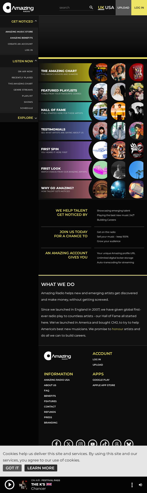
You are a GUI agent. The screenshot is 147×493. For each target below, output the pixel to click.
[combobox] (74, 7)
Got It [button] (12, 468)
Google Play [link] (101, 379)
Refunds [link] (50, 411)
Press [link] (48, 417)
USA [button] (109, 8)
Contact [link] (50, 406)
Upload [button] (123, 7)
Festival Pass (45, 480)
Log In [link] (97, 359)
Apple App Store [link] (104, 385)
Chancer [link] (38, 489)
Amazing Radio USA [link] (57, 379)
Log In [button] (139, 7)
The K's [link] (38, 484)
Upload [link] (98, 364)
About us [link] (50, 385)
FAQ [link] (46, 390)
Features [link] (50, 401)
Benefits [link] (50, 395)
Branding (50, 422)
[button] (18, 7)
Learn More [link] (40, 468)
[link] (16, 32)
